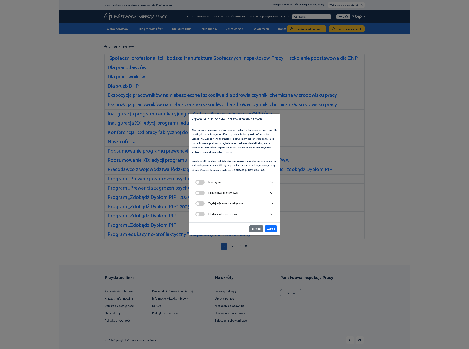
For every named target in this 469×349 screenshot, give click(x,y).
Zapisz (271, 228)
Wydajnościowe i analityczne (225, 203)
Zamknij (256, 228)
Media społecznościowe (223, 214)
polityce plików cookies (249, 170)
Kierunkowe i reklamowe (223, 192)
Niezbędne (214, 182)
